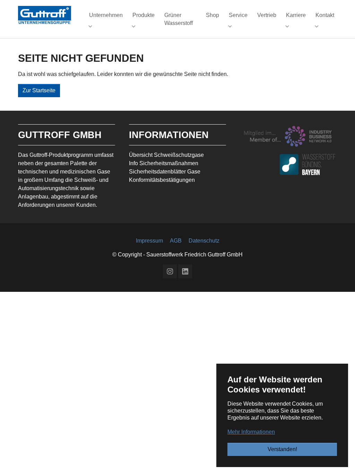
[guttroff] (44, 15)
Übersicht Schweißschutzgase (166, 155)
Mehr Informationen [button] (251, 432)
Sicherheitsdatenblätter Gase (164, 172)
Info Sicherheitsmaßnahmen (163, 163)
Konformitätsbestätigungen (162, 180)
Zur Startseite (39, 90)
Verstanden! (282, 449)
